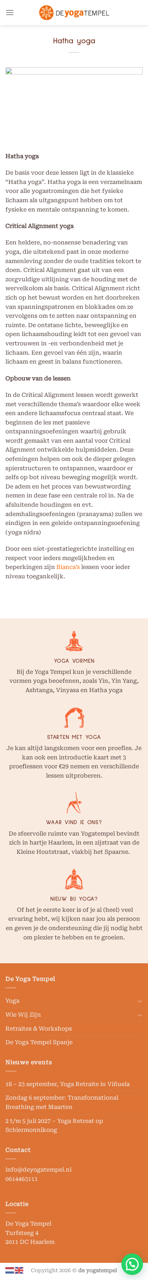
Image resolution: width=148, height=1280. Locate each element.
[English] (19, 1269)
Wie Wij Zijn (23, 1014)
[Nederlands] (10, 1269)
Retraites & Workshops (38, 1028)
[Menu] (9, 12)
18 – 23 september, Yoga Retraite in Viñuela (67, 1084)
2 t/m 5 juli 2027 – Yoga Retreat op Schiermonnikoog (54, 1126)
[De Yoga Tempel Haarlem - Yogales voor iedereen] (74, 12)
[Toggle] (140, 1001)
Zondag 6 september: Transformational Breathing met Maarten (61, 1102)
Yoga (12, 1000)
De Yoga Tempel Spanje (39, 1042)
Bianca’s (68, 567)
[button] (132, 1264)
